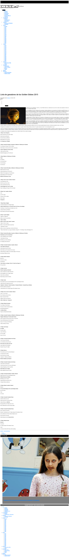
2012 (5, 27)
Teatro (5, 69)
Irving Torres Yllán (7, 62)
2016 (5, 31)
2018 (5, 34)
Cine (4, 10)
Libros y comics (7, 67)
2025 (5, 42)
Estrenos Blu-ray (7, 15)
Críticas (4, 25)
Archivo (5, 26)
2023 (5, 39)
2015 (5, 30)
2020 (5, 36)
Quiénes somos (7, 73)
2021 (5, 37)
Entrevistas (6, 13)
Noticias (5, 11)
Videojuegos (6, 66)
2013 (5, 28)
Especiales (4, 548)
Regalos (4, 70)
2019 (5, 35)
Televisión (5, 22)
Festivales (6, 14)
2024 (5, 40)
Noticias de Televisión (8, 23)
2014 (5, 29)
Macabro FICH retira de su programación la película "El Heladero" (22, 500)
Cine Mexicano (5, 17)
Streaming (6, 24)
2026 (5, 43)
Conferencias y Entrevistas (7, 20)
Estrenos (6, 12)
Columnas (4, 61)
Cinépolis (6, 16)
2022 (5, 38)
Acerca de (4, 71)
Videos (5, 64)
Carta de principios (7, 72)
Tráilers (4, 44)
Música (5, 68)
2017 (5, 33)
